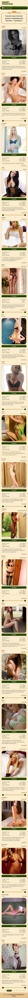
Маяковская (23, 652)
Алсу (3, 412)
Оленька (4, 797)
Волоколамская (22, 125)
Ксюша (4, 747)
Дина (3, 265)
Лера (3, 650)
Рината (4, 217)
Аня (3, 315)
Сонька (4, 459)
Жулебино (24, 27)
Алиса (3, 26)
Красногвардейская (22, 510)
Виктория (4, 844)
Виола (3, 556)
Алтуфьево (23, 846)
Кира (3, 940)
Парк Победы (23, 413)
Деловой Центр (23, 941)
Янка (3, 700)
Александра (5, 894)
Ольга (3, 73)
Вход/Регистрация (8, 8)
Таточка (4, 509)
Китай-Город (23, 316)
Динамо (24, 169)
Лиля (3, 362)
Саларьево (23, 219)
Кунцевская (23, 266)
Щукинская (23, 702)
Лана (3, 603)
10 (24, 990)
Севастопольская (22, 604)
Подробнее (23, 71)
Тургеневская (23, 460)
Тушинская (23, 799)
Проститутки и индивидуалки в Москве (17, 995)
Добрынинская (23, 557)
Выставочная (23, 75)
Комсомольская (22, 749)
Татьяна (4, 123)
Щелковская (23, 363)
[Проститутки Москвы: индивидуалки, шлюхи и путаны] (7, 3)
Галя (3, 167)
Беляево (24, 896)
